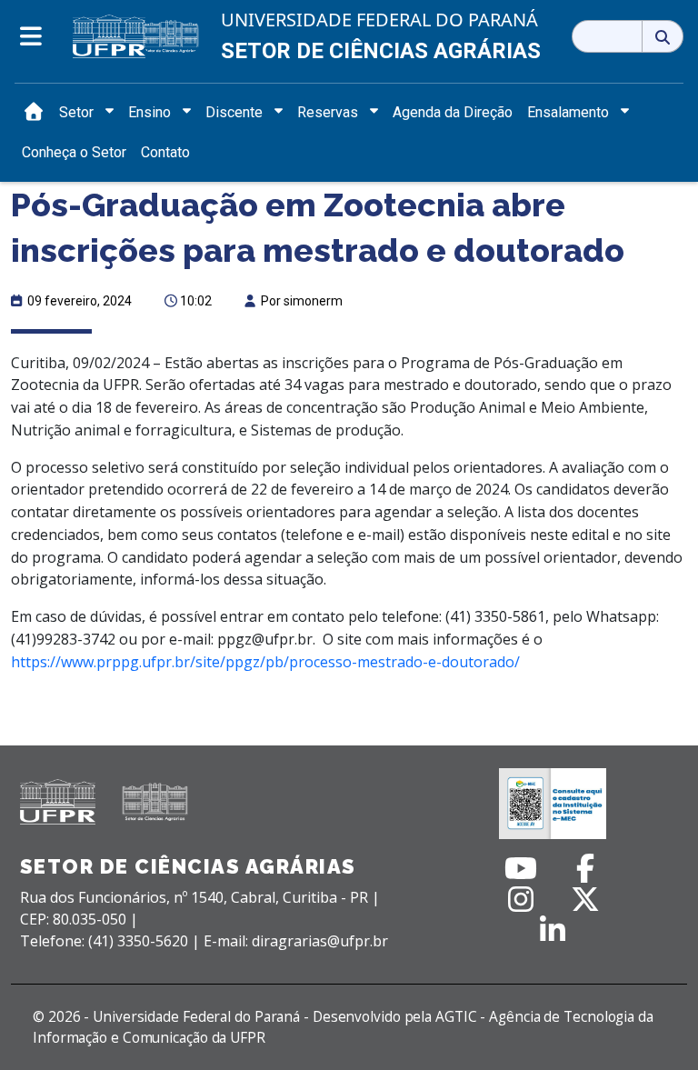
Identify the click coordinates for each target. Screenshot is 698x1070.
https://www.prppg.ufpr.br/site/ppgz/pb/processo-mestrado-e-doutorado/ (265, 662)
